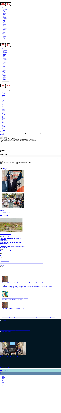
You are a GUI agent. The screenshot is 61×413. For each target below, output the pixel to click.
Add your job (2, 210)
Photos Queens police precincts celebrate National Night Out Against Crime (12, 288)
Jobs (2, 7)
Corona (3, 61)
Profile (5, 151)
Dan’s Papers (4, 37)
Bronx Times (4, 76)
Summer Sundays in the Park (5, 255)
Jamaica (3, 23)
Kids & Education (4, 13)
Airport (3, 10)
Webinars (2, 119)
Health (3, 53)
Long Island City (4, 24)
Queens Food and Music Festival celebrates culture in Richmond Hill (14, 299)
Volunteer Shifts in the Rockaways (5, 234)
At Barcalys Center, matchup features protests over (13, 341)
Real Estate (4, 15)
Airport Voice (4, 38)
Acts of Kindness (3, 93)
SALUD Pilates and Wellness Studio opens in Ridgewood (30, 207)
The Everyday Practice (5, 367)
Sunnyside (3, 112)
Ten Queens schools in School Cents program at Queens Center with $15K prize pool (15, 287)
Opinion (2, 98)
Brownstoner (3, 122)
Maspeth (4, 65)
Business (2, 94)
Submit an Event (5, 28)
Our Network (3, 33)
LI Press (2, 125)
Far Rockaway (4, 21)
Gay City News (4, 36)
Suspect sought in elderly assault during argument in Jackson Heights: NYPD (14, 308)
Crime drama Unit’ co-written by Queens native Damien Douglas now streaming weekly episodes (14, 297)
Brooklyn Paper (4, 34)
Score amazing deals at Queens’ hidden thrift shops (8, 169)
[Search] (0, 40)
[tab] (2, 158)
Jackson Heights (3, 109)
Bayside (3, 19)
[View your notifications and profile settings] (1, 42)
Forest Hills (4, 22)
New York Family (2, 366)
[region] (30, 160)
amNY (2, 121)
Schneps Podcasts (2, 355)
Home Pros (3, 386)
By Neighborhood (5, 9)
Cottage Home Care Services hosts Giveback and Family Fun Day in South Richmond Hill (16, 283)
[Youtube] (4, 130)
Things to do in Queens (4, 215)
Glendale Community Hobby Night (6, 259)
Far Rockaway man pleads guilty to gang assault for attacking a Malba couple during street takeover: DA (44, 317)
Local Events (4, 27)
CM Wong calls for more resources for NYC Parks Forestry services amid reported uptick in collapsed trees (14, 192)
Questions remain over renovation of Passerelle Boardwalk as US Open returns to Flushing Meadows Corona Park (31, 282)
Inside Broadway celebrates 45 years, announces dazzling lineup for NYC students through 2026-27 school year (16, 298)
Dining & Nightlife (5, 11)
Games (2, 116)
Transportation (4, 17)
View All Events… (2, 265)
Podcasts (4, 32)
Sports (3, 16)
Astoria (2, 104)
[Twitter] (3, 130)
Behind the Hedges (3, 126)
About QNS (3, 30)
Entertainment (4, 12)
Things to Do (4, 57)
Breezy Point (4, 20)
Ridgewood (4, 25)
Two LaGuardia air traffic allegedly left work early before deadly (15, 330)
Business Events (4, 29)
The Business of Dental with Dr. (9, 356)
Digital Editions (4, 31)
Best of (2, 26)
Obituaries (4, 14)
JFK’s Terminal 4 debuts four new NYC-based (46, 286)
